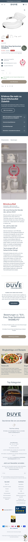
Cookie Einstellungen (21, 502)
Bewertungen (14, 8)
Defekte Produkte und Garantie (21, 496)
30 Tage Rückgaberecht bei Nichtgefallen (14, 1)
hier (11, 457)
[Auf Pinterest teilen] (10, 86)
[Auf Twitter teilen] (8, 86)
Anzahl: (2, 70)
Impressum (21, 488)
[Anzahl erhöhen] (10, 73)
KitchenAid (3, 43)
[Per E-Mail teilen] (12, 86)
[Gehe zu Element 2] (7, 37)
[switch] (25, 540)
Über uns (7, 484)
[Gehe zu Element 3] (11, 37)
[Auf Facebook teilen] (5, 86)
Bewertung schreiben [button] (14, 336)
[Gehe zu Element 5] (20, 37)
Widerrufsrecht (21, 493)
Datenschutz (21, 486)
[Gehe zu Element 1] (3, 37)
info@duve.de (15, 451)
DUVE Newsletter (7, 495)
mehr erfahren (14, 303)
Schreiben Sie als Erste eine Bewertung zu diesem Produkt (14, 329)
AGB (21, 491)
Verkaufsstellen (7, 493)
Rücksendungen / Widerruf (7, 498)
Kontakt (7, 488)
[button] (14, 329)
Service (7, 491)
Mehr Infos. (20, 53)
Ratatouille (5, 366)
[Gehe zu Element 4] (15, 37)
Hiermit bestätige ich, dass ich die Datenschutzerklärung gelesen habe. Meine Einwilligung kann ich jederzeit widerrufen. (14, 477)
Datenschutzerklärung (14, 469)
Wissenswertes (5, 8)
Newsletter (21, 484)
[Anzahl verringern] (3, 73)
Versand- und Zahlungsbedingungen (21, 500)
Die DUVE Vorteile (7, 486)
